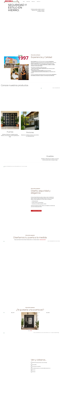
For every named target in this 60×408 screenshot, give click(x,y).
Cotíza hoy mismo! (43, 239)
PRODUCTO (33, 1)
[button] (3, 321)
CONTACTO (38, 1)
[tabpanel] (12, 321)
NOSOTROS (28, 1)
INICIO (24, 1)
